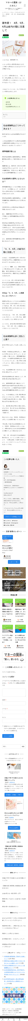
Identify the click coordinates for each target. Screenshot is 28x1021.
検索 (23, 746)
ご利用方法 (10, 1010)
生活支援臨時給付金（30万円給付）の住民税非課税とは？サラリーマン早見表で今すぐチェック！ (14, 972)
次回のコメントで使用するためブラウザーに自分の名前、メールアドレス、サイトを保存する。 (14, 728)
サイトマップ (12, 1014)
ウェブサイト (8, 520)
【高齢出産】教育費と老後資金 (15, 865)
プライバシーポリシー (7, 1012)
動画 (14, 1020)
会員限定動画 (18, 1009)
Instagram (15, 523)
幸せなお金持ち (14, 828)
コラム (12, 1009)
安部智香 (11, 817)
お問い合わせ (5, 1014)
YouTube (7, 525)
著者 (19, 1020)
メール (5, 709)
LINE (13, 525)
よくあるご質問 (17, 1012)
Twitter (16, 520)
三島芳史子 (12, 782)
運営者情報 (16, 1010)
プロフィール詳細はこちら (13, 516)
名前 (4, 700)
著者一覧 (4, 1010)
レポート (8, 1009)
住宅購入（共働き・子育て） (14, 795)
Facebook (7, 523)
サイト (4, 717)
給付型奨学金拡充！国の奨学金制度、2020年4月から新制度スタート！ (14, 981)
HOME (3, 1009)
